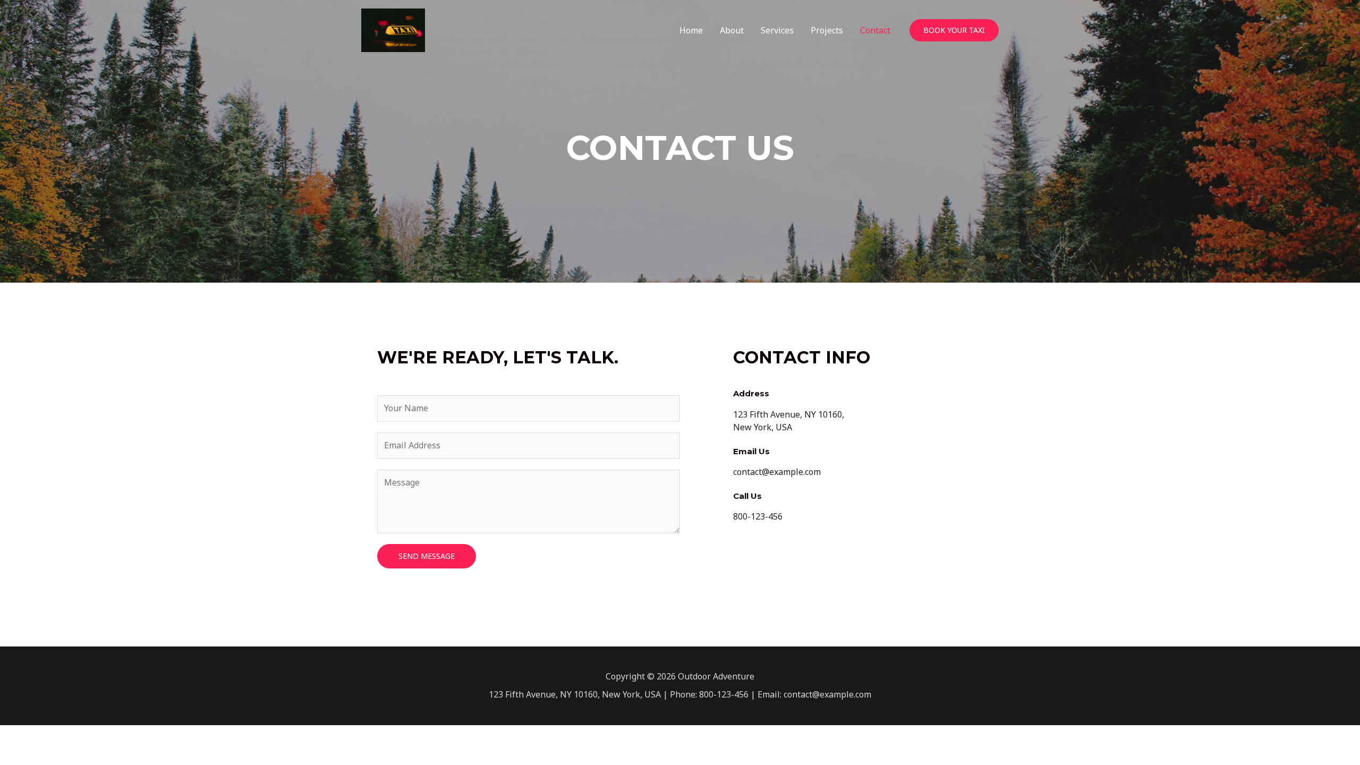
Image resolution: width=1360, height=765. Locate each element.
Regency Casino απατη (49, 158)
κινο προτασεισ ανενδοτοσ (54, 237)
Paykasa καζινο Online (45, 262)
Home (691, 30)
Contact (875, 30)
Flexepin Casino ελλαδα (46, 288)
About (732, 30)
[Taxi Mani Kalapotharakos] (393, 29)
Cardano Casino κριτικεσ (75, 64)
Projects (827, 30)
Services (777, 30)
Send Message (426, 556)
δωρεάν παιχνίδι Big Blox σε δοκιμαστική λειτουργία (114, 124)
